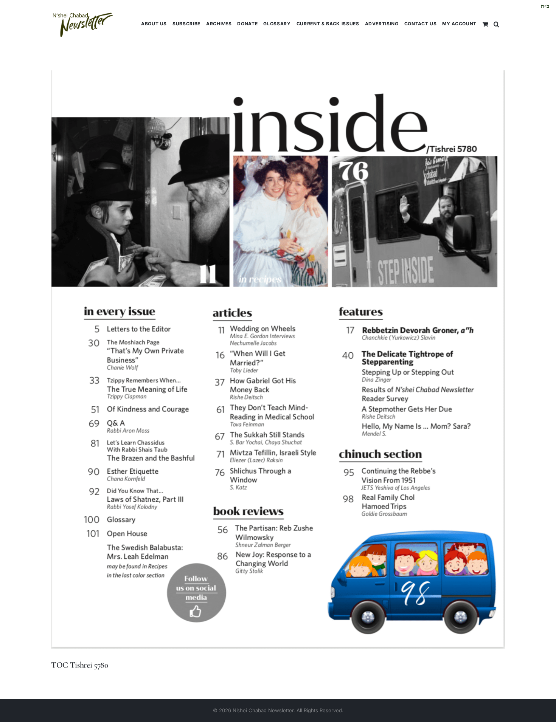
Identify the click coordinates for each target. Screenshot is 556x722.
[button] (496, 23)
